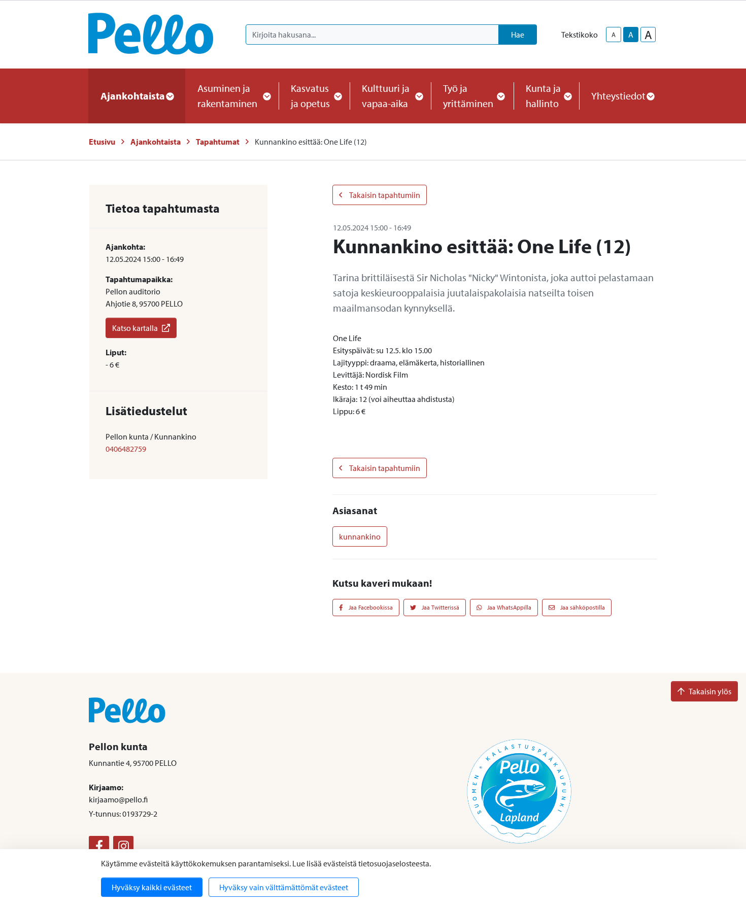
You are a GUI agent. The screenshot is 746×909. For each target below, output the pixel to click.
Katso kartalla (135, 328)
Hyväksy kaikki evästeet (152, 887)
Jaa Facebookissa (370, 607)
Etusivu (102, 142)
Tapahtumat (218, 142)
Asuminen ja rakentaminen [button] (227, 96)
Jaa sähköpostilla (582, 607)
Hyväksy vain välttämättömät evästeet (283, 887)
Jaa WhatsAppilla (508, 607)
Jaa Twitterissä (439, 607)
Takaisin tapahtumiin (384, 195)
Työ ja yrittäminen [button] (468, 96)
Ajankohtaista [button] (132, 95)
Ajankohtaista (155, 142)
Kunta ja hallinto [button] (543, 96)
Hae (517, 34)
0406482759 (126, 449)
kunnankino (360, 536)
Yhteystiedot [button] (618, 95)
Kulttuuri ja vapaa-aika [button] (386, 96)
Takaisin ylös (710, 691)
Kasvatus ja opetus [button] (310, 96)
